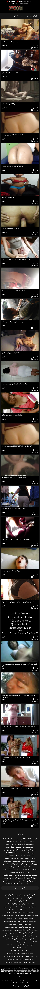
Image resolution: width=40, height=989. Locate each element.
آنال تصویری (30, 841)
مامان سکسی (17, 962)
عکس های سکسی (16, 941)
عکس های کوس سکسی (29, 921)
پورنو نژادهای (7, 850)
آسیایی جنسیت (24, 3)
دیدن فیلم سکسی (28, 947)
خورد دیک (16, 838)
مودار (17, 855)
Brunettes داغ (11, 852)
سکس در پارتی (11, 918)
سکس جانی (8, 898)
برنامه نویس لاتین (32, 881)
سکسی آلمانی (30, 855)
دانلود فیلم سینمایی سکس (13, 933)
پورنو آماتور (8, 962)
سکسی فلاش (7, 861)
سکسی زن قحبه (26, 866)
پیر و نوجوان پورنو (11, 844)
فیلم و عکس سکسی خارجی (12, 921)
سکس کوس (21, 944)
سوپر (19, 841)
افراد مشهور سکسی (14, 866)
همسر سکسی (32, 850)
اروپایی (32, 883)
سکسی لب (6, 941)
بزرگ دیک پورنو (31, 878)
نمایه (20, 976)
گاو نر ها (10, 838)
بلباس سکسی (31, 895)
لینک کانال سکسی (12, 959)
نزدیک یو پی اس (20, 872)
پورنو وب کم (34, 864)
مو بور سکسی (22, 852)
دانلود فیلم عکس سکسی (14, 947)
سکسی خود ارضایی (11, 841)
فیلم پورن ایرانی (28, 909)
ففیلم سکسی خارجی (27, 953)
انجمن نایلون (14, 864)
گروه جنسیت (16, 861)
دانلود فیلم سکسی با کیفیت (27, 927)
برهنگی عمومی (10, 847)
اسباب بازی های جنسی (16, 858)
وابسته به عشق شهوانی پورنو (28, 875)
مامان (28, 872)
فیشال (28, 864)
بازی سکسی (10, 909)
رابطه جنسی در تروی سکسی (29, 869)
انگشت (14, 881)
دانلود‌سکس (30, 944)
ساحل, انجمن (7, 881)
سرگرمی (22, 864)
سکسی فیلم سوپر (27, 912)
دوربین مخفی (30, 852)
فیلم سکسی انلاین (25, 950)
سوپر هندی (16, 898)
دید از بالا (33, 861)
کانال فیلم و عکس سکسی (20, 936)
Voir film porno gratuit (7, 970)
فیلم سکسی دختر (11, 944)
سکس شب (6, 956)
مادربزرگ (18, 847)
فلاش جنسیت (22, 881)
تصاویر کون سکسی (28, 933)
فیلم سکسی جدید (7, 930)
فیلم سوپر (19, 909)
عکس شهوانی (13, 901)
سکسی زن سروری (30, 858)
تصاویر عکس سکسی (12, 939)
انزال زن (16, 875)
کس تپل (24, 850)
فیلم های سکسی (14, 950)
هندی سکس (7, 936)
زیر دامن (12, 872)
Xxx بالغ (23, 838)
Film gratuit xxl (32, 970)
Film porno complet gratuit (8, 968)
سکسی (7, 858)
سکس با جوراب (9, 895)
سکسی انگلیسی (7, 875)
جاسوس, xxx (30, 844)
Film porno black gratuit (20, 970)
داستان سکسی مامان (17, 956)
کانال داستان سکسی (29, 962)
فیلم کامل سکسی (20, 915)
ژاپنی (24, 841)
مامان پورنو (16, 869)
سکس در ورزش (13, 906)
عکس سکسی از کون (28, 903)
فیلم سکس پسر (20, 895)
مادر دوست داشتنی (32, 838)
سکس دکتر (23, 906)
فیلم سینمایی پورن (19, 930)
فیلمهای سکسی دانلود (30, 941)
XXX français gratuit (22, 968)
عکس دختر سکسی (32, 930)
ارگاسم (6, 878)
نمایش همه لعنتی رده (20, 888)
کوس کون (20, 834)
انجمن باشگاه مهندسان (12, 883)
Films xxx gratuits (34, 968)
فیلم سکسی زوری (7, 915)
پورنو (5, 906)
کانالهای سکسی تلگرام (14, 912)
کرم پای (22, 855)
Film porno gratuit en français (22, 971)
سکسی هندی (22, 878)
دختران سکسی (10, 855)
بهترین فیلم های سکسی (13, 903)
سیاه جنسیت (5, 864)
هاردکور (4, 838)
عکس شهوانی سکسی (24, 924)
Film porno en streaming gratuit (22, 973)
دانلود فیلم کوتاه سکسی (28, 898)
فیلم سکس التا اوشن (25, 901)
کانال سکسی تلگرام (13, 953)
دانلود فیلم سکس (32, 915)
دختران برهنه (14, 3)
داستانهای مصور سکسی (27, 939)
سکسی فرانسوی (7, 869)
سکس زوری (32, 906)
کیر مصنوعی (13, 878)
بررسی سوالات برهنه (28, 847)
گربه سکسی (21, 844)
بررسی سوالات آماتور (24, 1)
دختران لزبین (16, 850)
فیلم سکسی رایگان (31, 956)
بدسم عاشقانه (26, 861)
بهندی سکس (33, 936)
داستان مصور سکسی (26, 959)
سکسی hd (12, 1)
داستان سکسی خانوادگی (25, 918)
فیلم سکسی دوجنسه (11, 927)
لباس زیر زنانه (24, 883)
